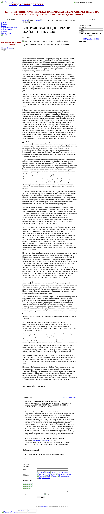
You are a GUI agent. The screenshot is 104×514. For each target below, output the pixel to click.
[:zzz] (30, 486)
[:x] (30, 488)
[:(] (28, 488)
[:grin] (26, 484)
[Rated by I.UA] (32, 512)
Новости (4, 24)
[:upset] (28, 486)
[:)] (24, 484)
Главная (4, 22)
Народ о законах (7, 29)
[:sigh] (32, 486)
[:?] (24, 488)
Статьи (3, 26)
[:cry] (26, 488)
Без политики (6, 33)
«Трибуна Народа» (44, 506)
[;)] (28, 484)
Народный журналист (9, 27)
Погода (3, 48)
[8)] (30, 484)
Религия (4, 31)
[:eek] (26, 486)
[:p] (32, 484)
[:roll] (24, 486)
